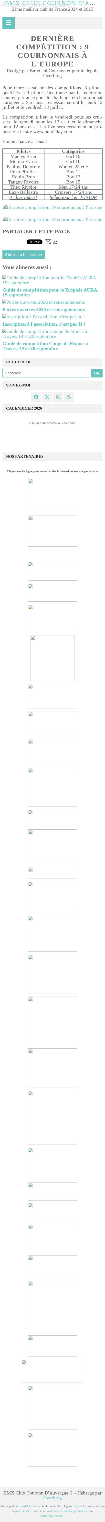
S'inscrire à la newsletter (23, 255)
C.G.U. (41, 1511)
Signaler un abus (22, 1511)
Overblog (52, 1497)
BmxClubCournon (30, 1506)
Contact (95, 1506)
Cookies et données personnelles (70, 1511)
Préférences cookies (51, 1516)
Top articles (79, 1506)
